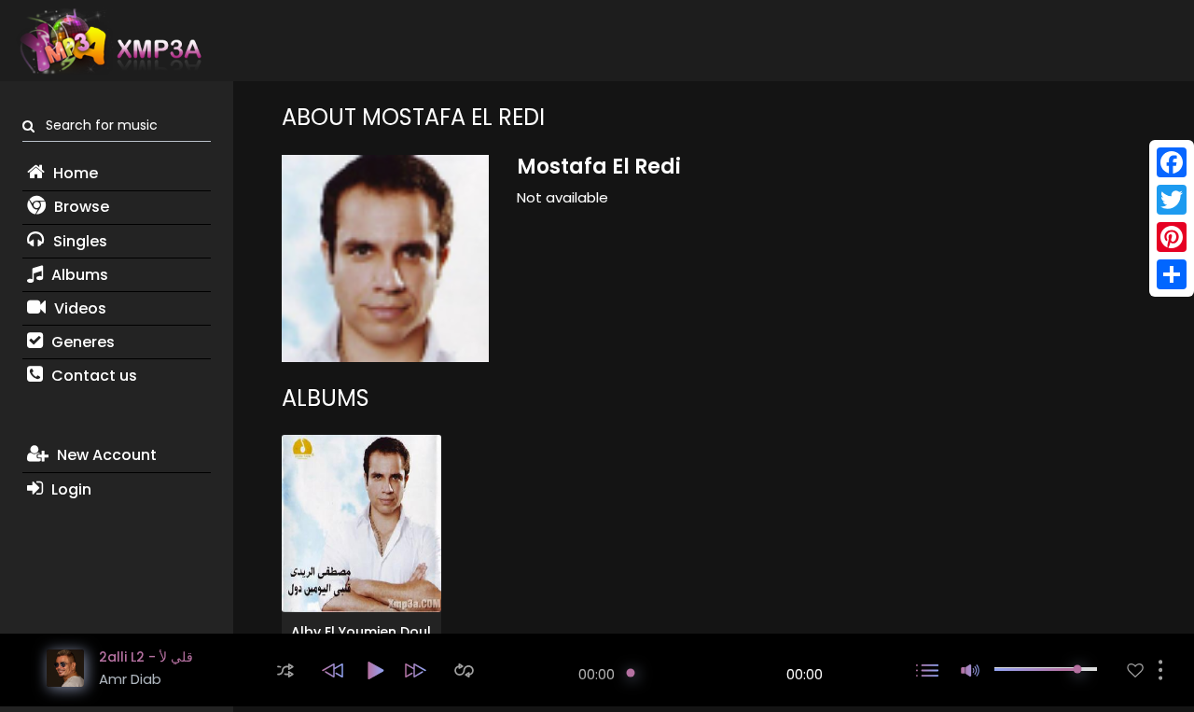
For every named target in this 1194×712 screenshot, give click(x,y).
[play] (1135, 670)
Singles (78, 241)
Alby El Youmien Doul (361, 631)
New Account (105, 455)
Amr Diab (130, 679)
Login (69, 489)
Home (73, 173)
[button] (285, 670)
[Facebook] (1171, 162)
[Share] (1171, 274)
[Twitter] (1171, 199)
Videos (78, 308)
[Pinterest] (1171, 237)
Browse (79, 206)
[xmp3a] (109, 41)
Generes (81, 342)
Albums (78, 275)
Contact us (92, 375)
